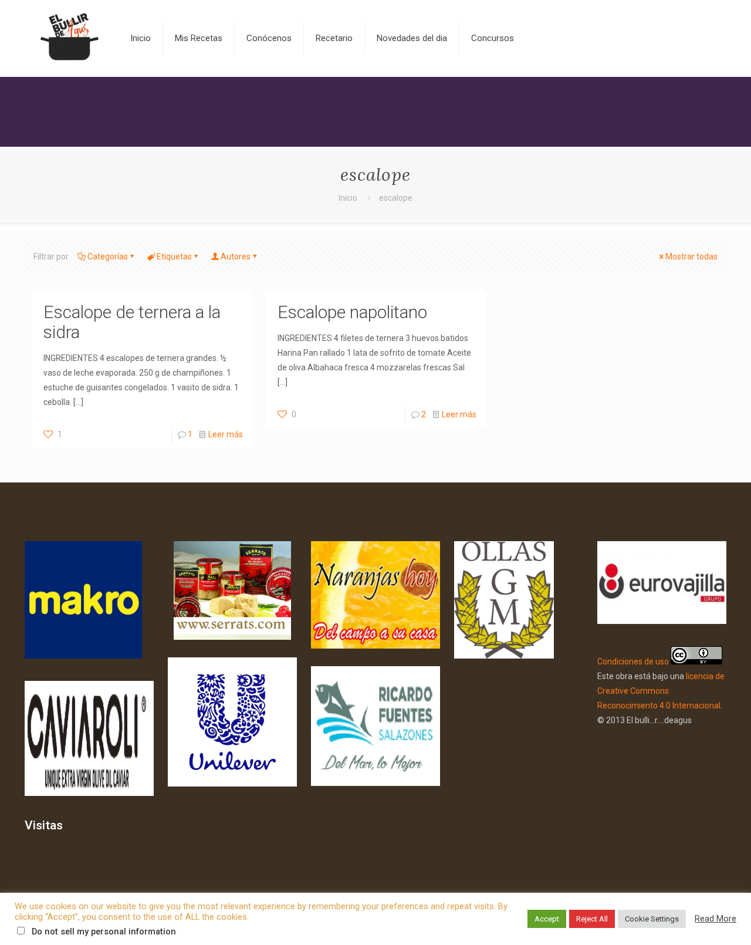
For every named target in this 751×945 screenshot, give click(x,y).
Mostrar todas (691, 256)
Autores (236, 256)
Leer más (225, 434)
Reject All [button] (592, 918)
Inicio (348, 198)
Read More (715, 918)
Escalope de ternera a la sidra (132, 322)
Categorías (107, 256)
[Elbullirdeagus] (68, 38)
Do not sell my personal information (104, 931)
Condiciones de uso (633, 661)
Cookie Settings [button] (652, 918)
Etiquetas (174, 256)
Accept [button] (547, 918)
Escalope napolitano (352, 312)
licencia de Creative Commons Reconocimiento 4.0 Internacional (661, 690)
